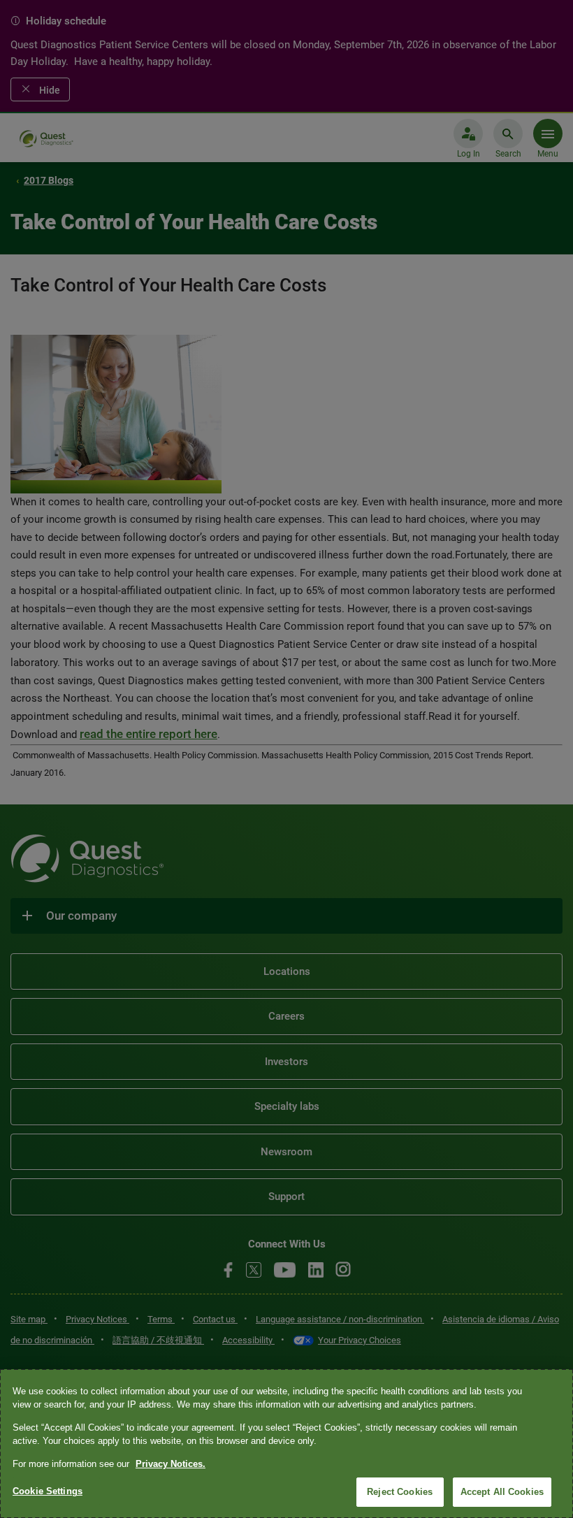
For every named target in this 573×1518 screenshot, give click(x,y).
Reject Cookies (400, 1492)
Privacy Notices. (170, 1464)
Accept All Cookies (502, 1492)
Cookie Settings (47, 1491)
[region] (286, 1443)
